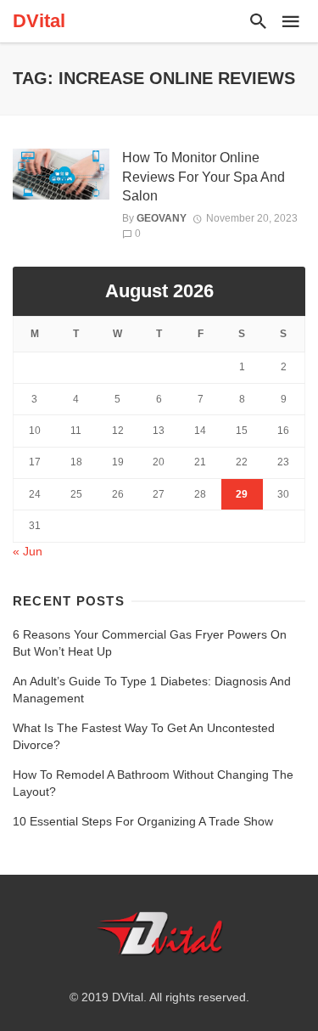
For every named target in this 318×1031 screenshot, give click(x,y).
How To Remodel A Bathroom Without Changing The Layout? (153, 783)
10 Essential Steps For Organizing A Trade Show (143, 821)
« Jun (27, 551)
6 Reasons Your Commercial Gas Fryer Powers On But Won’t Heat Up (150, 643)
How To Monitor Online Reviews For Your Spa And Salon (203, 176)
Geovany (162, 218)
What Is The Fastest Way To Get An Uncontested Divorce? (144, 736)
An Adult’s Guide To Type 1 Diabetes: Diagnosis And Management (152, 689)
